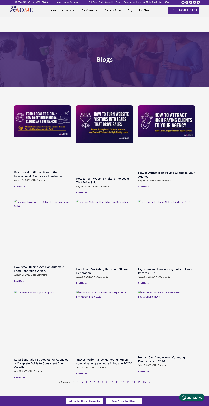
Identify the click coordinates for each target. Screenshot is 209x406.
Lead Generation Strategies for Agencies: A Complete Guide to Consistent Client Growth (41, 363)
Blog (130, 10)
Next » (146, 382)
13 (128, 382)
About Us (66, 10)
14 (133, 382)
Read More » (19, 186)
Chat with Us (194, 397)
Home (53, 10)
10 (111, 382)
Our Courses (88, 10)
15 (139, 382)
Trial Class (144, 10)
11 (117, 382)
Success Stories (113, 10)
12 (122, 382)
